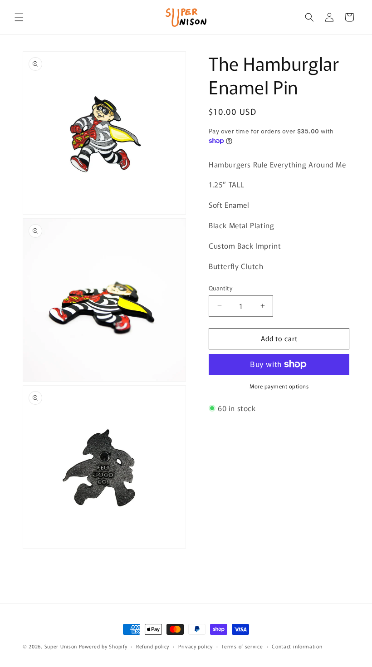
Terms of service (242, 646)
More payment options (279, 386)
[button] (19, 17)
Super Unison (60, 646)
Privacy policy (195, 646)
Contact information (297, 646)
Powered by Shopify (103, 646)
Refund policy (152, 646)
